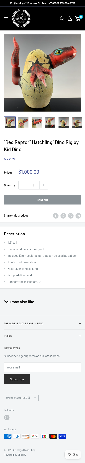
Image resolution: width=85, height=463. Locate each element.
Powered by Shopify (15, 454)
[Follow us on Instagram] (6, 417)
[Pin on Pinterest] (63, 215)
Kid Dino (9, 158)
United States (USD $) (18, 397)
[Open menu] (6, 18)
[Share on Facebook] (56, 215)
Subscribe (17, 379)
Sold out (42, 200)
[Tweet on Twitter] (71, 215)
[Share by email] (78, 215)
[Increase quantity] (44, 185)
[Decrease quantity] (23, 185)
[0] (77, 18)
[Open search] (62, 18)
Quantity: (10, 185)
